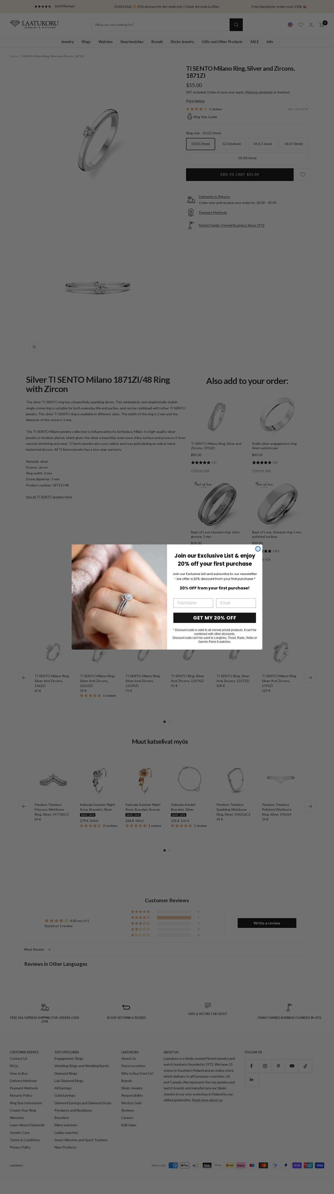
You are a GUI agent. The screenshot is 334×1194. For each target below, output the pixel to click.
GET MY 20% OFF (214, 617)
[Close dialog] (258, 548)
